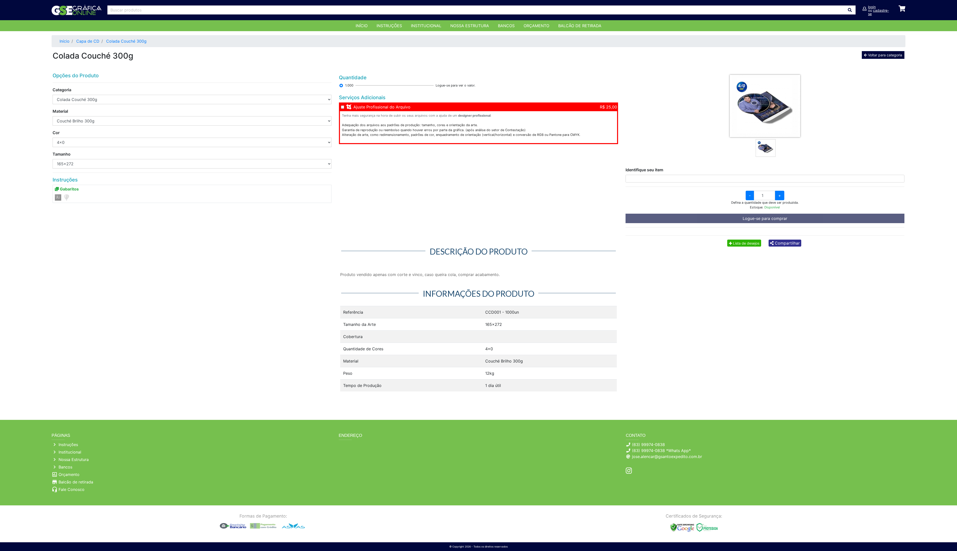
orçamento (536, 25)
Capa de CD (87, 41)
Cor (56, 132)
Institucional (426, 25)
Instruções (389, 25)
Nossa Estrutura (469, 25)
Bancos (506, 25)
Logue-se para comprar (765, 218)
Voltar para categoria (884, 55)
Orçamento (69, 474)
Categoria (62, 89)
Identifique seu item (644, 169)
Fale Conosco (71, 489)
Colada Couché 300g (126, 41)
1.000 (349, 85)
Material (60, 111)
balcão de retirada (579, 25)
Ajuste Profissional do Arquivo (381, 106)
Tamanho (62, 154)
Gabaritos (69, 188)
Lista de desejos (745, 243)
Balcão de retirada (76, 481)
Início (362, 25)
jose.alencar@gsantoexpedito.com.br (667, 456)
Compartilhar (787, 243)
